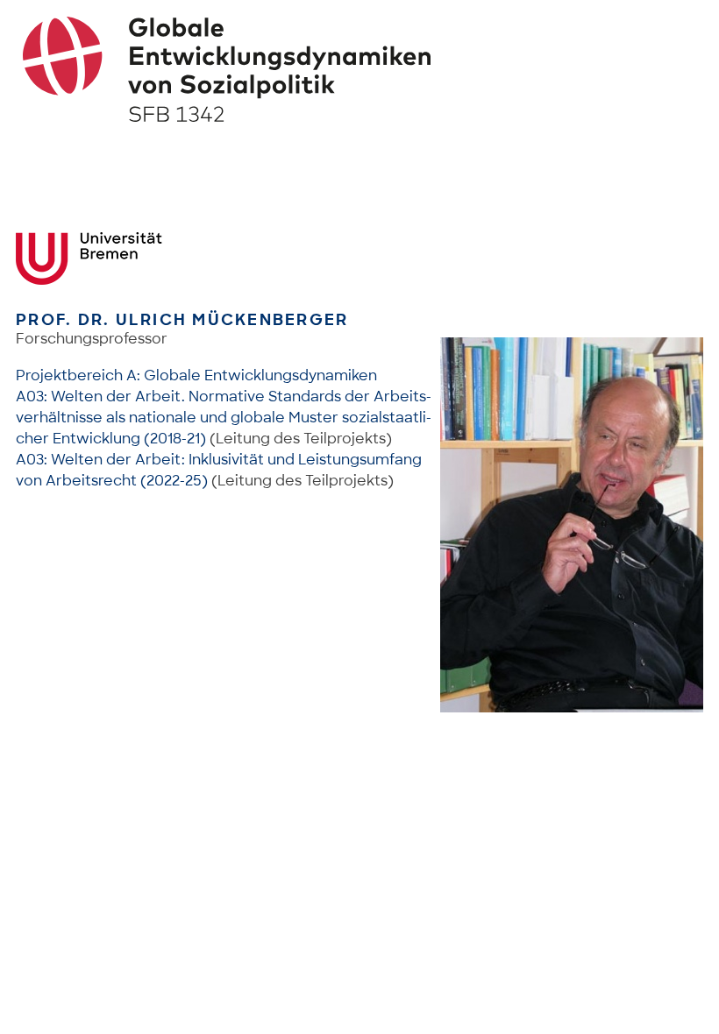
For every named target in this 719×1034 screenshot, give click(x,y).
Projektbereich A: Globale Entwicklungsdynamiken (196, 375)
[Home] (360, 69)
